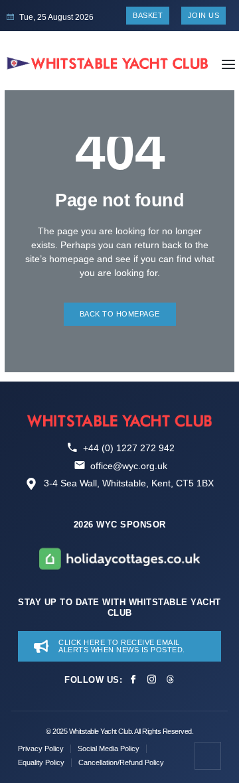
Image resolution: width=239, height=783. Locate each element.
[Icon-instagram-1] (151, 679)
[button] (228, 64)
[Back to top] (208, 756)
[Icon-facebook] (133, 679)
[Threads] (170, 679)
